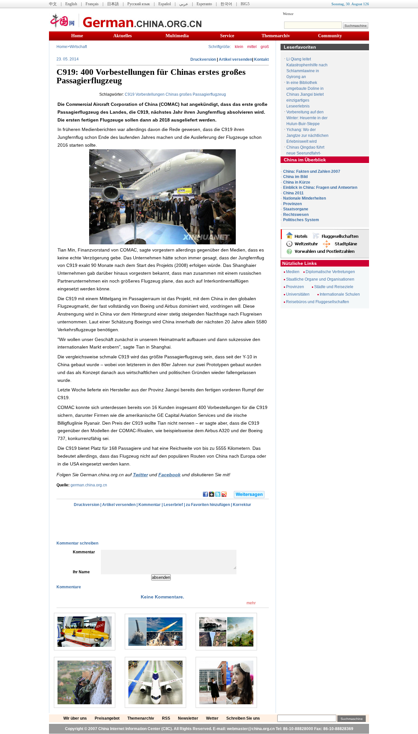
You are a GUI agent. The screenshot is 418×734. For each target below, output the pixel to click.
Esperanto (204, 4)
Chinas (172, 94)
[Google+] (211, 495)
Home (77, 35)
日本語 (113, 4)
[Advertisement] (124, 523)
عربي (183, 4)
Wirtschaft (78, 46)
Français (92, 4)
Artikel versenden (235, 59)
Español (164, 4)
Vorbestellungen (150, 94)
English (71, 4)
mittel (252, 46)
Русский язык (138, 4)
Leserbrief (173, 504)
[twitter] (217, 495)
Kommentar (149, 504)
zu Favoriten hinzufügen (208, 504)
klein (239, 46)
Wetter (288, 14)
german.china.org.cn (89, 485)
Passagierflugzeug (209, 94)
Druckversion (203, 59)
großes (185, 94)
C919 (130, 94)
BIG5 (245, 4)
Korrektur (242, 504)
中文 (53, 4)
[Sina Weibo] (224, 495)
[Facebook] (205, 495)
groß (265, 46)
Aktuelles (122, 35)
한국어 (226, 4)
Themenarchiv (276, 35)
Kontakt (261, 59)
